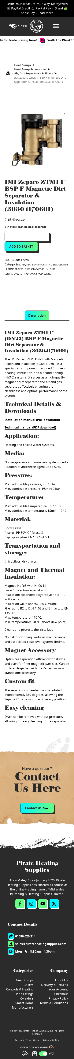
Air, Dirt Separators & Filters (33, 73)
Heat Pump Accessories (30, 69)
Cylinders (27, 998)
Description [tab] (37, 315)
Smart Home (24, 1003)
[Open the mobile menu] (56, 26)
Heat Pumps (22, 65)
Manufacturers (23, 1007)
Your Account (58, 989)
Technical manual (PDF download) (30, 427)
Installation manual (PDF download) (32, 420)
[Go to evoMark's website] (37, 1047)
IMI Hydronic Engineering (36, 273)
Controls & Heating (20, 989)
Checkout (61, 994)
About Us (61, 980)
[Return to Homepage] (36, 26)
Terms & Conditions (54, 1003)
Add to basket (21, 246)
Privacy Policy (58, 998)
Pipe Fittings (25, 994)
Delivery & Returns (54, 985)
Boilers (29, 985)
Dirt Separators (34, 269)
